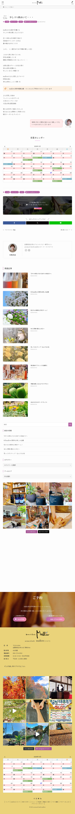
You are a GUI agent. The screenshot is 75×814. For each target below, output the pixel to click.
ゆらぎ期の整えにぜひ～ (12, 449)
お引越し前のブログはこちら (15, 666)
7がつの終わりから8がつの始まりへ (15, 436)
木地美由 (12, 255)
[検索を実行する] (70, 424)
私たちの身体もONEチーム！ (13, 445)
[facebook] (26, 250)
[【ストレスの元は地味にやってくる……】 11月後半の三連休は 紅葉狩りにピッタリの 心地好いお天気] (37, 687)
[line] (38, 798)
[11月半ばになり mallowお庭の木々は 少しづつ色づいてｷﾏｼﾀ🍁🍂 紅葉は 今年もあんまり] (14, 711)
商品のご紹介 (46, 802)
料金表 (39, 802)
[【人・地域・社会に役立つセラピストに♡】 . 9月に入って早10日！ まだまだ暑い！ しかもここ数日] (60, 517)
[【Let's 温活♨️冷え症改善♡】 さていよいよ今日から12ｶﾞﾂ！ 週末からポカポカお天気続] (14, 687)
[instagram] (29, 250)
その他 (7, 21)
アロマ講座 (55, 802)
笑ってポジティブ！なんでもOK (14, 453)
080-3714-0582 (17, 653)
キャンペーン (14, 21)
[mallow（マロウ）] (37, 3)
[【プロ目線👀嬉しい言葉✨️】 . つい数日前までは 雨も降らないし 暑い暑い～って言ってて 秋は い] (60, 493)
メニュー (33, 802)
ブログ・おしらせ (64, 802)
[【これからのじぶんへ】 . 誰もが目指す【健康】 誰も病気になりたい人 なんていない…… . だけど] (37, 517)
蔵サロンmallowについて (30, 21)
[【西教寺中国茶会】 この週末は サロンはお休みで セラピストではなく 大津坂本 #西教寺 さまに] (60, 687)
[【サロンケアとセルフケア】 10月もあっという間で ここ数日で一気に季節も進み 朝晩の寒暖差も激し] (14, 734)
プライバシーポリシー (37, 804)
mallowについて (15, 802)
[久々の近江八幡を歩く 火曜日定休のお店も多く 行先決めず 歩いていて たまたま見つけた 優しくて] (37, 734)
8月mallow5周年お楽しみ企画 (14, 440)
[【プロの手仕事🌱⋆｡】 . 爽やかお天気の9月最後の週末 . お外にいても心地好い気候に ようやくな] (37, 493)
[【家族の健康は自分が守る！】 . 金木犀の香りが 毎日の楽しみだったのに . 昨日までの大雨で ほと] (60, 734)
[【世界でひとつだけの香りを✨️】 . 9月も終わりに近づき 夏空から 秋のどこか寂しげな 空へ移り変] (14, 493)
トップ (7, 802)
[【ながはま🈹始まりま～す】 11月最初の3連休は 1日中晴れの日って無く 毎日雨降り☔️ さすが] (60, 711)
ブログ (20, 21)
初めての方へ (25, 802)
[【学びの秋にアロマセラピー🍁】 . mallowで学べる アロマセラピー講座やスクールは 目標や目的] (14, 517)
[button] (14, 222)
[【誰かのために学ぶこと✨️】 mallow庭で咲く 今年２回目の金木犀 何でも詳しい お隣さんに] (37, 711)
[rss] (41, 798)
